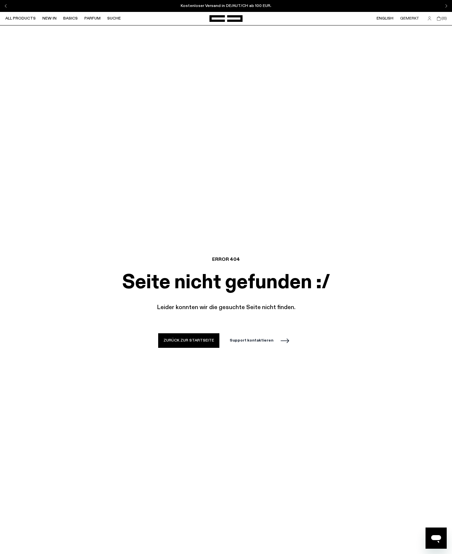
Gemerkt (409, 19)
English (385, 19)
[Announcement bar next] (446, 6)
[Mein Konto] (429, 18)
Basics (70, 19)
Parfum (92, 19)
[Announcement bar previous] (6, 6)
